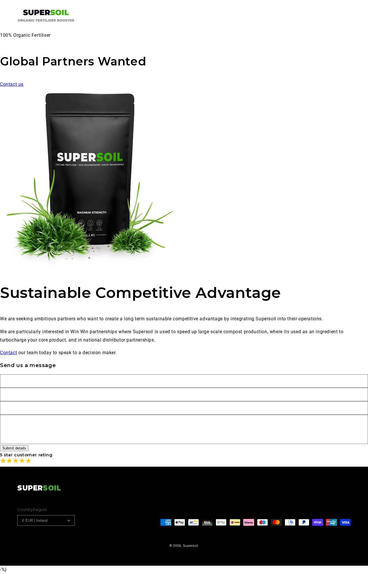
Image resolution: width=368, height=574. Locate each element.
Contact (8, 352)
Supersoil (190, 546)
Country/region (32, 509)
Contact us (12, 84)
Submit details (14, 448)
